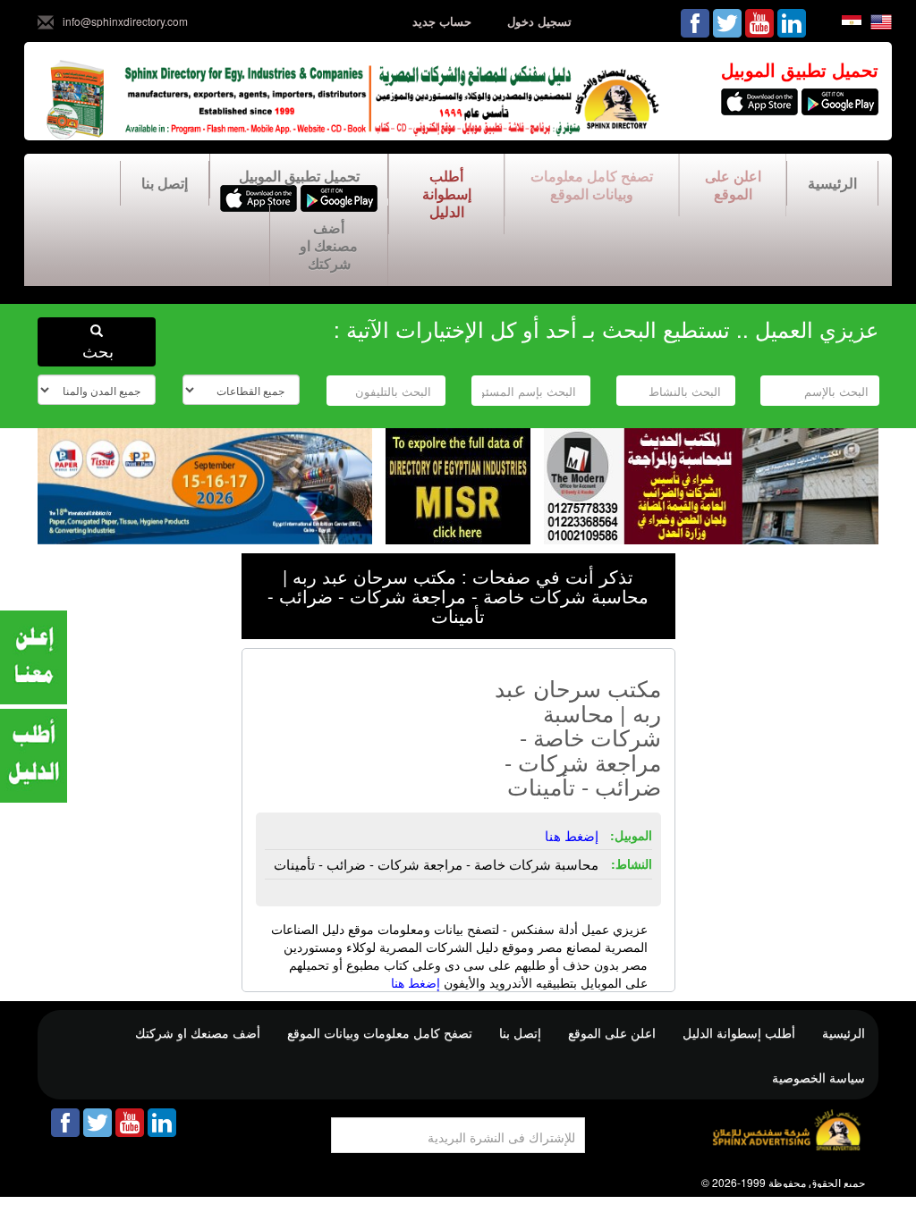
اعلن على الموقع (733, 184)
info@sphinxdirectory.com (125, 21)
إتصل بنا (164, 183)
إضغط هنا (415, 982)
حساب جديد (441, 21)
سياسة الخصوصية (818, 1077)
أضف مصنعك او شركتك (329, 245)
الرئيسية (832, 183)
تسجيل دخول (539, 21)
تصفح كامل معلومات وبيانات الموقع (591, 184)
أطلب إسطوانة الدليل (446, 193)
